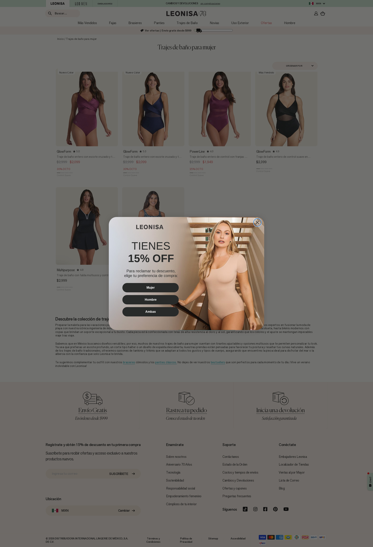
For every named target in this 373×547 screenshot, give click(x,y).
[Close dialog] (257, 222)
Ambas (150, 311)
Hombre (151, 299)
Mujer (150, 287)
